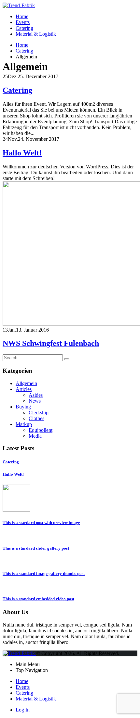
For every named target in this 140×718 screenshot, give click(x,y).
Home (22, 16)
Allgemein (26, 383)
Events (23, 22)
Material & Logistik (36, 34)
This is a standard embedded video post (38, 598)
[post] (16, 510)
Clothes (36, 418)
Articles (24, 389)
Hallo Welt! (22, 153)
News (35, 401)
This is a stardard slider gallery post (36, 548)
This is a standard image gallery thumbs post (44, 573)
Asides (36, 395)
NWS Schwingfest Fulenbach (51, 343)
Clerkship (39, 412)
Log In (23, 709)
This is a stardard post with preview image (41, 522)
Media (35, 436)
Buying (23, 406)
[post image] (70, 254)
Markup (24, 424)
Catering (24, 28)
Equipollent (40, 430)
